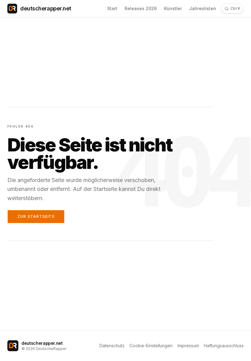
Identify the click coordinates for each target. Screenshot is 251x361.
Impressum (188, 345)
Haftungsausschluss (224, 345)
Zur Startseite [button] (35, 216)
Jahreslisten (202, 8)
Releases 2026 (141, 8)
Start (112, 8)
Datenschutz (112, 345)
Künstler (173, 8)
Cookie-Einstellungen (151, 345)
